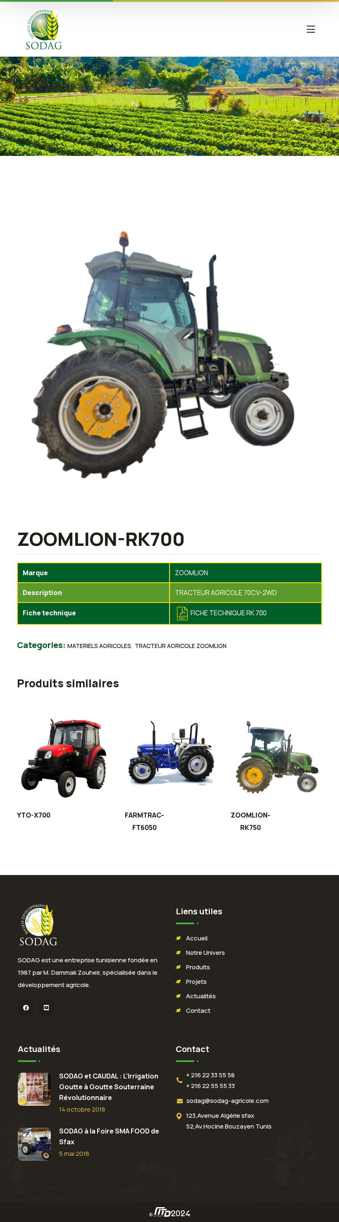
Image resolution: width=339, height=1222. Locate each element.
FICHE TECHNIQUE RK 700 (229, 612)
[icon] (26, 1008)
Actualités (201, 996)
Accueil (197, 938)
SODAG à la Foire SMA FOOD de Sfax (109, 1136)
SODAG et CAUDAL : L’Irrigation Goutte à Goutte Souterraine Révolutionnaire (108, 1086)
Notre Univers (205, 952)
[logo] (43, 28)
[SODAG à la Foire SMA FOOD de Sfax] (34, 1144)
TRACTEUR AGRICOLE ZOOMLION (181, 646)
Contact (198, 1010)
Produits (198, 967)
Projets (196, 981)
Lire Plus (63, 757)
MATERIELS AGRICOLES (99, 646)
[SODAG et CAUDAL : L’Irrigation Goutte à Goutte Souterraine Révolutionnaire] (34, 1089)
